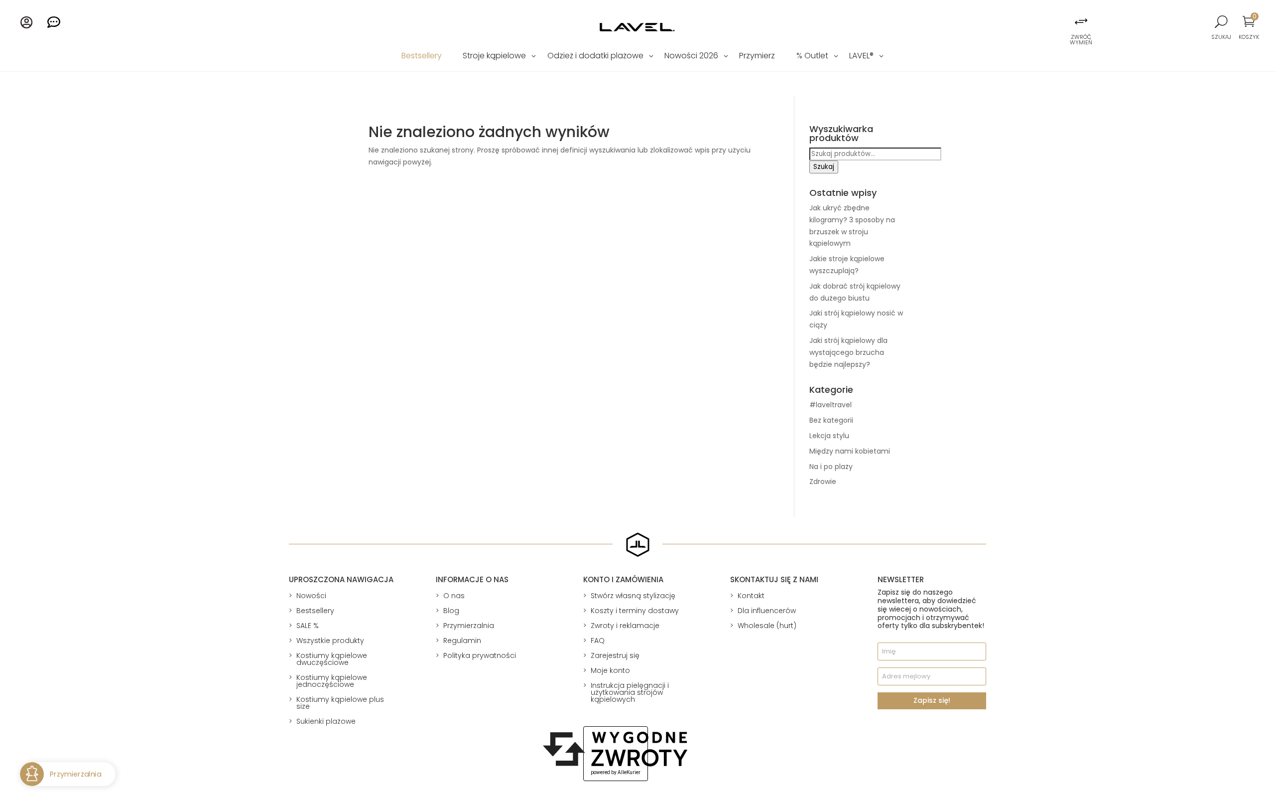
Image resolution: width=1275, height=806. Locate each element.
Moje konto (610, 670)
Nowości (311, 596)
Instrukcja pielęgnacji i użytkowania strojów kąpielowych (630, 692)
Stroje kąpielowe (494, 56)
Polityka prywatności (479, 655)
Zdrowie (822, 481)
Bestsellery (421, 56)
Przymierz (757, 56)
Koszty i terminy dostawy (635, 611)
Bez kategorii (831, 420)
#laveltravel (830, 405)
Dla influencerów (767, 611)
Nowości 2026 (691, 56)
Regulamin (462, 640)
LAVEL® (861, 56)
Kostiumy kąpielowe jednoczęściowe (331, 680)
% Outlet (812, 56)
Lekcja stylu (829, 436)
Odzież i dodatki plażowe (595, 56)
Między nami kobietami (849, 451)
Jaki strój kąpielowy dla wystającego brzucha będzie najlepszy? (848, 352)
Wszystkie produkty (330, 640)
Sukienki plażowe (326, 721)
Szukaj (823, 166)
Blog (451, 611)
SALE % (307, 626)
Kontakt (751, 596)
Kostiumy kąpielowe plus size (340, 702)
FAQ (598, 640)
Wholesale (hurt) (767, 626)
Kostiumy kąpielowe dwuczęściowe (331, 658)
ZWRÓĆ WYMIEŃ (1081, 39)
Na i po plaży (831, 467)
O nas (454, 596)
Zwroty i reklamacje (625, 626)
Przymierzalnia (468, 626)
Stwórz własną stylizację (633, 596)
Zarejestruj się (615, 655)
